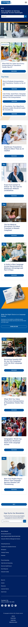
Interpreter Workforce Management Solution (10, 538)
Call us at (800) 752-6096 (7, 602)
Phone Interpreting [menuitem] (5, 560)
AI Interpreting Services (6, 533)
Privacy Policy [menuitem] (13, 618)
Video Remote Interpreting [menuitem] (6, 563)
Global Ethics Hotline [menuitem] (13, 622)
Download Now (14, 326)
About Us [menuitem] (3, 580)
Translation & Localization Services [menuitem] (8, 546)
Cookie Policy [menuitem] (13, 620)
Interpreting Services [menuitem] (5, 543)
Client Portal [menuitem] (3, 591)
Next (14, 504)
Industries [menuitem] (3, 555)
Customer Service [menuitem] (5, 588)
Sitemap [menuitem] (13, 616)
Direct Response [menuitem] (4, 568)
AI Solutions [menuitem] (3, 549)
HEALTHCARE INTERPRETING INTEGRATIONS (10, 536)
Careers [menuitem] (2, 583)
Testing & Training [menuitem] (5, 552)
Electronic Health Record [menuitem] (6, 566)
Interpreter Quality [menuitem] (5, 571)
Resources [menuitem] (3, 586)
